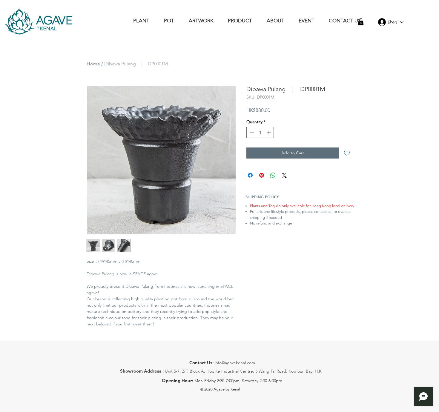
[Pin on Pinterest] (261, 175)
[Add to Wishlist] (346, 153)
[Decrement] (251, 132)
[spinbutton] (260, 132)
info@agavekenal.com (235, 362)
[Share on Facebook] (250, 175)
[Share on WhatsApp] (273, 175)
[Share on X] (284, 175)
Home (93, 64)
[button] (361, 21)
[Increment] (269, 132)
